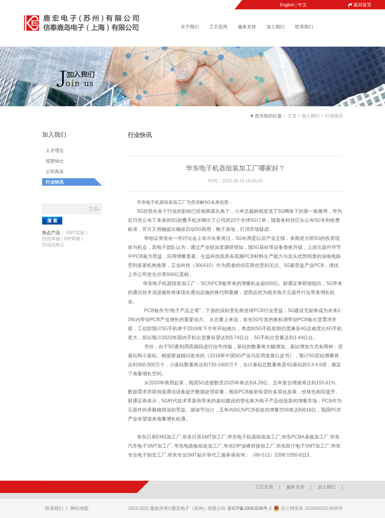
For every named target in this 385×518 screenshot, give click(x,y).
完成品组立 (53, 244)
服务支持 (247, 26)
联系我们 (304, 26)
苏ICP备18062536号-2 (249, 508)
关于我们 (190, 26)
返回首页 (362, 4)
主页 (292, 115)
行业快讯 (334, 115)
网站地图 (79, 508)
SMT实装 (75, 232)
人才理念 (55, 150)
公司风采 (55, 171)
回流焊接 (51, 238)
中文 (302, 4)
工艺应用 (218, 26)
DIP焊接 (72, 238)
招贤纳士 (55, 160)
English (287, 4)
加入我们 (275, 26)
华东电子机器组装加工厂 (161, 202)
